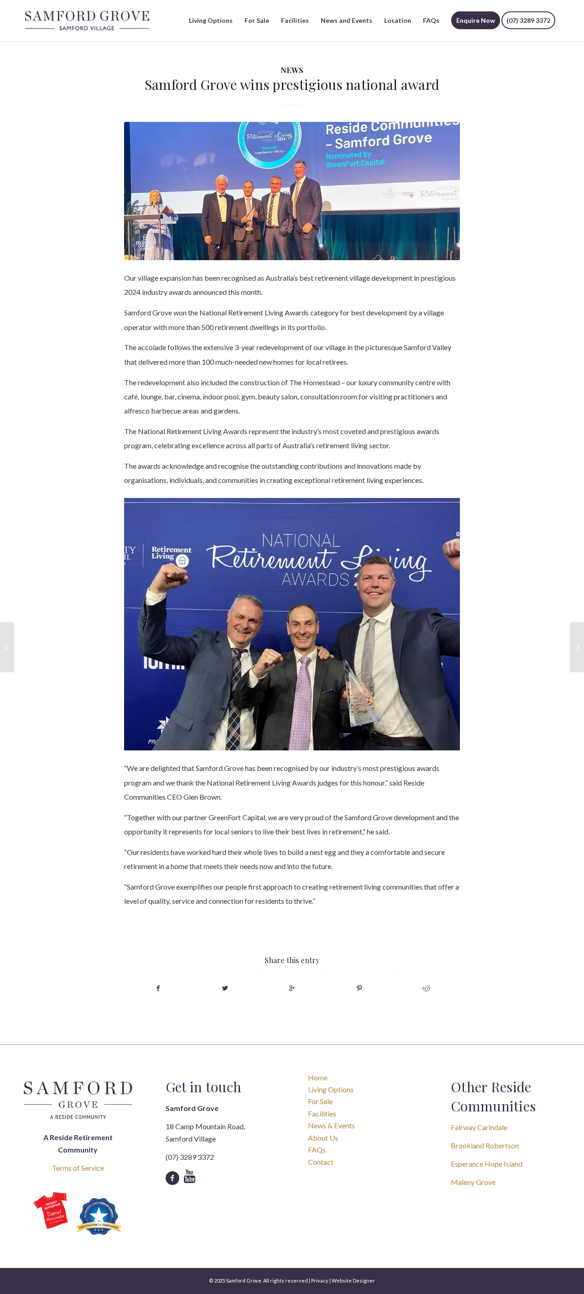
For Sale (320, 1101)
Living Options (331, 1089)
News (292, 70)
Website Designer (353, 1281)
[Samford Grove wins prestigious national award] (292, 191)
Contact (321, 1162)
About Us (323, 1137)
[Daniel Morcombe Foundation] (50, 1210)
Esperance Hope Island (486, 1163)
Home (318, 1077)
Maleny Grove (473, 1182)
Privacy (319, 1281)
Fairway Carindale (479, 1127)
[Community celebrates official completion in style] (7, 647)
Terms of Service (78, 1167)
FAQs (317, 1149)
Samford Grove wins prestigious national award (292, 84)
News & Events (331, 1125)
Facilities (322, 1113)
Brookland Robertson (485, 1145)
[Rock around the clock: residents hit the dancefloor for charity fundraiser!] (577, 647)
